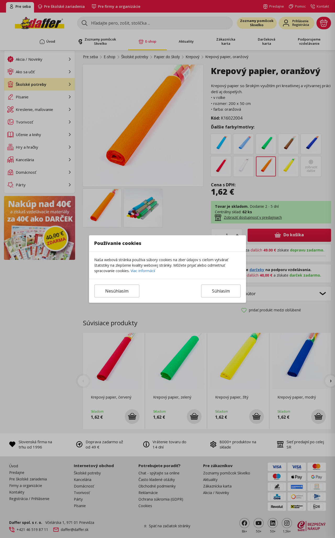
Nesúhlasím (117, 291)
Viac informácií (143, 270)
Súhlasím (221, 291)
